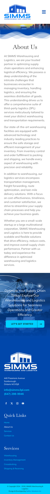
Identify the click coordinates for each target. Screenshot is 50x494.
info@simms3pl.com (16, 389)
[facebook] (6, 403)
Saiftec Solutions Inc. (33, 491)
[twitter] (12, 403)
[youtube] (23, 403)
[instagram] (17, 403)
